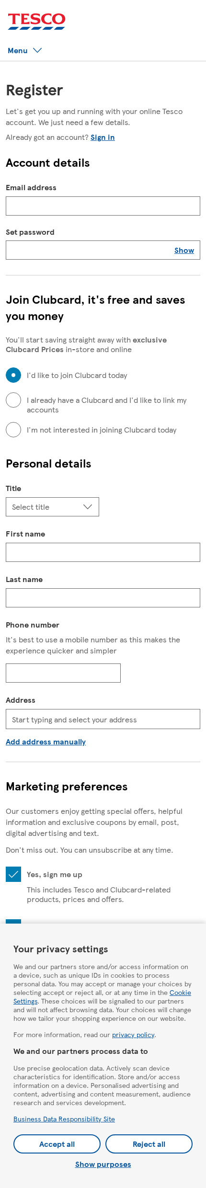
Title (13, 487)
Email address (31, 187)
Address (20, 699)
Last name (24, 578)
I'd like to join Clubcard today (77, 375)
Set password (30, 232)
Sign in (103, 136)
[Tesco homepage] (37, 21)
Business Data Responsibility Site (64, 1118)
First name (25, 533)
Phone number (32, 624)
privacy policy (133, 1034)
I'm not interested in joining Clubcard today (101, 429)
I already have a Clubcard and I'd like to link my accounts (106, 404)
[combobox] (103, 719)
